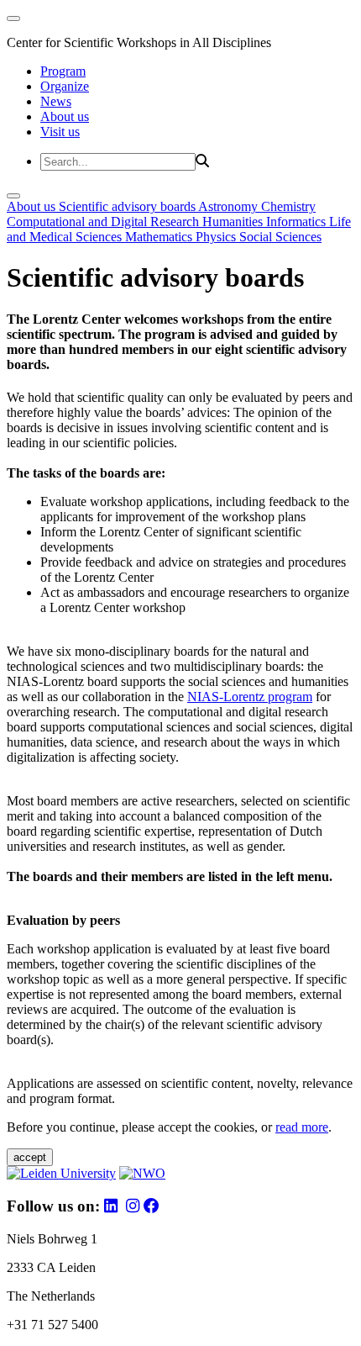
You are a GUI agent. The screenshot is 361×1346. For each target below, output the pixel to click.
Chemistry (288, 206)
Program (63, 71)
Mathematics (160, 237)
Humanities (234, 221)
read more (301, 1127)
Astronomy (229, 206)
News (55, 101)
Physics (217, 237)
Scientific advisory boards (128, 206)
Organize (64, 86)
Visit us (60, 131)
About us (64, 116)
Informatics (297, 221)
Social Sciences (280, 237)
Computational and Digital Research (104, 221)
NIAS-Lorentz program (249, 696)
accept (29, 1157)
